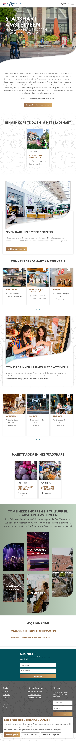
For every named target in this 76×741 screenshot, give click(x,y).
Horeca (5, 704)
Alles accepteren (12, 734)
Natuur (5, 700)
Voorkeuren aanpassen (51, 734)
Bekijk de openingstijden (16, 249)
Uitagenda (6, 691)
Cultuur (5, 697)
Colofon (31, 700)
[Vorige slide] (36, 308)
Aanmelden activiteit (35, 691)
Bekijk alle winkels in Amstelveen (38, 105)
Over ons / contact (35, 697)
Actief (5, 707)
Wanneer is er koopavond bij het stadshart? (31, 637)
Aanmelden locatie (34, 694)
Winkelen (6, 694)
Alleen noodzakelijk (30, 734)
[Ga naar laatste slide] (36, 440)
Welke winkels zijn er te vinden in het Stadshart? (33, 631)
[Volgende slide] (39, 308)
